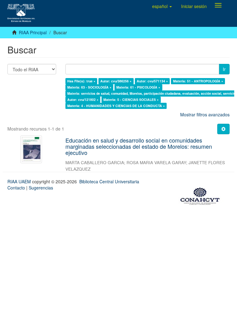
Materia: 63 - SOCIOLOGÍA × (89, 87)
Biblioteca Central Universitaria (109, 181)
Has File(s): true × (81, 81)
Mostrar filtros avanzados (205, 114)
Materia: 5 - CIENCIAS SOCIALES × (131, 99)
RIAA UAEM (19, 181)
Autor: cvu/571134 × (152, 81)
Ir (224, 69)
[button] (162, 6)
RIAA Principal (33, 32)
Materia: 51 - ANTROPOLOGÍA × (198, 81)
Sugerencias (41, 188)
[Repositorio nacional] (202, 195)
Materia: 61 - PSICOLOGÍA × (138, 87)
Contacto (16, 188)
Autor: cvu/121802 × (82, 99)
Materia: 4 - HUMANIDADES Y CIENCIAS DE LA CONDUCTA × (116, 105)
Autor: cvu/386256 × (115, 81)
